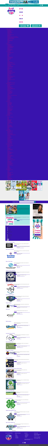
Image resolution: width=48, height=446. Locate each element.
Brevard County (26, 435)
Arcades (8, 53)
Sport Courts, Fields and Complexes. (11, 76)
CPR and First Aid (9, 89)
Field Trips (9, 59)
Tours (8, 80)
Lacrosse (8, 154)
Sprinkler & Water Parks (10, 77)
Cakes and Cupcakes (10, 103)
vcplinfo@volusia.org (19, 364)
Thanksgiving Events (10, 178)
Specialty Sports (9, 161)
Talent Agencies (9, 50)
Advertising (14, 5)
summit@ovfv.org (18, 356)
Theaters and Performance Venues (11, 79)
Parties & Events (8, 101)
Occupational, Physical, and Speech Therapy (12, 95)
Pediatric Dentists (9, 96)
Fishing (8, 60)
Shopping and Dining (8, 130)
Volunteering (9, 129)
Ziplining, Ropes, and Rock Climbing (11, 82)
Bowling (8, 55)
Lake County (26, 436)
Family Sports (9, 148)
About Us (16, 435)
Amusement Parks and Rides (11, 52)
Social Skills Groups (10, 49)
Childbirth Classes (9, 87)
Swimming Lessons (9, 164)
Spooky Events (9, 177)
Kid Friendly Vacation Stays (10, 66)
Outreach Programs (10, 125)
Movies (8, 69)
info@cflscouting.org (19, 254)
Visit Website (18, 220)
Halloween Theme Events (10, 172)
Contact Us (16, 436)
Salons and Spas (9, 74)
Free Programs (9, 121)
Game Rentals (9, 108)
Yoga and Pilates (9, 168)
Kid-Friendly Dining (9, 137)
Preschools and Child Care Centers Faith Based (12, 36)
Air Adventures (9, 51)
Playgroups (9, 48)
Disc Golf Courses (9, 58)
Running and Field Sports (10, 158)
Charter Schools (9, 30)
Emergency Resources (10, 44)
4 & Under (9, 115)
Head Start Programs (10, 32)
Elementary (9, 228)
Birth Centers (9, 85)
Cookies (8, 105)
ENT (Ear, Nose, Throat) (10, 90)
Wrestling (8, 167)
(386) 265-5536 (18, 275)
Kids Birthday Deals (10, 109)
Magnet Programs (9, 35)
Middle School (9, 229)
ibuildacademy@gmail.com (19, 327)
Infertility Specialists (10, 93)
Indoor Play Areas (9, 65)
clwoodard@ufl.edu (19, 404)
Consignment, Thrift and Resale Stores (12, 134)
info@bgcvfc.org (18, 267)
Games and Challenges (10, 62)
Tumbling (8, 165)
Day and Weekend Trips (10, 57)
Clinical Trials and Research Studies (11, 88)
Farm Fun (9, 171)
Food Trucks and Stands (10, 107)
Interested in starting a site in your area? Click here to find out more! (28, 439)
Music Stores (9, 138)
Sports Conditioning (10, 162)
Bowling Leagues (9, 146)
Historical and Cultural (10, 122)
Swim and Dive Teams (10, 163)
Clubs (8, 117)
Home (6, 5)
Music (8, 124)
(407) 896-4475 (18, 313)
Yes (8, 232)
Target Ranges (9, 78)
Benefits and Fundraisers (10, 169)
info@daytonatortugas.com (19, 384)
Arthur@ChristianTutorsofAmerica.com (21, 276)
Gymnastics (9, 151)
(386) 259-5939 (18, 415)
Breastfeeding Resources (10, 86)
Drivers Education (9, 120)
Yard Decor (9, 114)
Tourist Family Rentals (10, 142)
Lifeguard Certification (10, 155)
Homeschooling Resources (10, 47)
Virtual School (9, 42)
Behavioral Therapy (10, 84)
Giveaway (18, 5)
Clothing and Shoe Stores (10, 133)
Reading (8, 39)
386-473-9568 (18, 427)
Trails (8, 81)
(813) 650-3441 (18, 287)
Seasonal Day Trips (10, 175)
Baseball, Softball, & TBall (10, 145)
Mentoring (9, 123)
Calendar (9, 5)
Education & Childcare (8, 29)
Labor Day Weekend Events (10, 174)
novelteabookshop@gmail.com (20, 347)
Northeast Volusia (10, 234)
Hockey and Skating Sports (10, 152)
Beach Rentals (9, 131)
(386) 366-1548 (18, 307)
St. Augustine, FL (27, 434)
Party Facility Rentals (10, 110)
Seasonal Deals (9, 176)
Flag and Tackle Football (10, 149)
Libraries (8, 67)
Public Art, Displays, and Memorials (11, 72)
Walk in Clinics (9, 100)
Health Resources (8, 83)
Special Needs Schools (10, 40)
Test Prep (9, 41)
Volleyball (8, 166)
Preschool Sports (9, 157)
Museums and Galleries (10, 70)
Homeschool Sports (10, 153)
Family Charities (9, 45)
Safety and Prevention (10, 126)
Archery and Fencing (10, 144)
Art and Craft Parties (10, 102)
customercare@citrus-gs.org (20, 314)
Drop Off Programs (9, 31)
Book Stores (9, 132)
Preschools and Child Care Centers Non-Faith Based (13, 37)
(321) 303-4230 (18, 338)
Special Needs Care (10, 98)
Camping (8, 56)
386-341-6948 (18, 247)
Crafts (8, 118)
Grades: (8, 226)
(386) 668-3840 (18, 300)
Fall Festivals (9, 170)
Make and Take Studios (10, 68)
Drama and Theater (10, 119)
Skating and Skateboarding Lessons (11, 159)
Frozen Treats (9, 136)
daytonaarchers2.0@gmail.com (20, 288)
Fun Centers (9, 61)
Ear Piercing (9, 135)
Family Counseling (9, 91)
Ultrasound (9, 99)
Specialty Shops (9, 140)
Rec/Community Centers (10, 73)
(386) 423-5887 (18, 396)
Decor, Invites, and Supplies (10, 106)
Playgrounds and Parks (10, 71)
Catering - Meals (9, 104)
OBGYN (8, 94)
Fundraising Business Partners (11, 46)
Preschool (9, 227)
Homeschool (9, 33)
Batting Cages (9, 54)
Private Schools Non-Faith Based (11, 38)
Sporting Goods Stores (10, 141)
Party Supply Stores (10, 112)
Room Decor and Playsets (10, 139)
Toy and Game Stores (10, 143)
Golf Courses (9, 63)
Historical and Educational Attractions (11, 64)
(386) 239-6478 (18, 363)
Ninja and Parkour (9, 156)
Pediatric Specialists (10, 97)
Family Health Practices (10, 92)
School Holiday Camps (10, 28)
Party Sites (9, 111)
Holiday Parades (9, 173)
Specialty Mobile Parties (10, 113)
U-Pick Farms (9, 179)
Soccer (8, 160)
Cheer (8, 147)
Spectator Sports (9, 75)
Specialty (8, 127)
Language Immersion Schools (11, 34)
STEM (8, 128)
